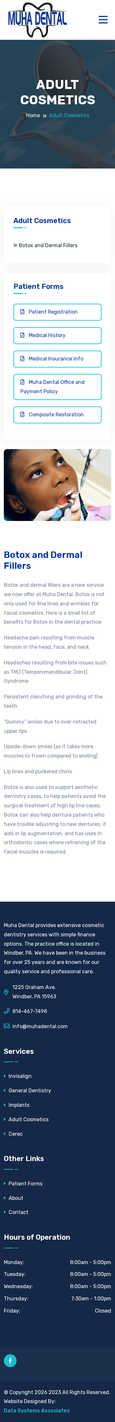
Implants (18, 1105)
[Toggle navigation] (104, 20)
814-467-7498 (29, 1011)
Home (33, 115)
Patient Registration (52, 312)
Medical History (46, 335)
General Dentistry (29, 1091)
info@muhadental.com (40, 1026)
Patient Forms (24, 1184)
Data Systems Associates (37, 1411)
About (15, 1198)
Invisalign (19, 1076)
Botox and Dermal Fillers (48, 245)
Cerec (15, 1134)
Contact (17, 1212)
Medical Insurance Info (55, 359)
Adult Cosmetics (28, 1119)
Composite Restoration (55, 415)
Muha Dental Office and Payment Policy (52, 387)
